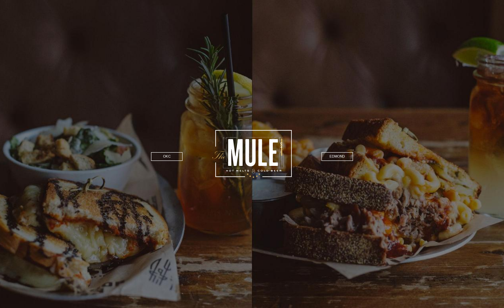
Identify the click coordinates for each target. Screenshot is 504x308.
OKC (161, 156)
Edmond (333, 156)
